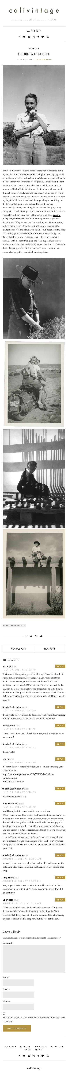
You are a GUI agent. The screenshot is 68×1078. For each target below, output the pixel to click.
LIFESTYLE (57, 1046)
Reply (60, 666)
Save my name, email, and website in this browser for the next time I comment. (34, 1019)
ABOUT (39, 1049)
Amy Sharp (8, 877)
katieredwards (11, 803)
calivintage (34, 1068)
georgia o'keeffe (14, 626)
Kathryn (7, 666)
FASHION (25, 1046)
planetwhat (9, 725)
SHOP (28, 1049)
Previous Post (18, 649)
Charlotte (8, 899)
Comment (8, 942)
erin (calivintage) (14, 707)
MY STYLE (10, 1046)
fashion (34, 48)
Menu (35, 30)
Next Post (49, 649)
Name (6, 977)
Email (6, 989)
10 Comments (43, 59)
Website (6, 1001)
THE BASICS (41, 1046)
